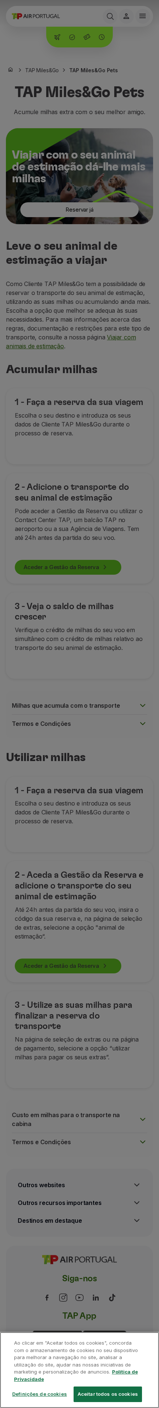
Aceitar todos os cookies (108, 1394)
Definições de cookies (39, 1394)
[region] (79, 1370)
